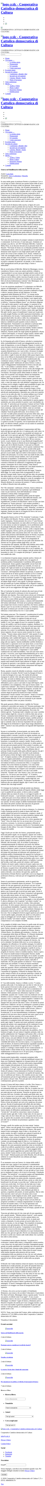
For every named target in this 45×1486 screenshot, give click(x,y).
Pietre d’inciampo (16, 80)
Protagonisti (14, 64)
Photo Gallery (14, 88)
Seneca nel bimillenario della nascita (12, 1333)
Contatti (8, 94)
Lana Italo (9, 174)
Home (7, 58)
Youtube (8, 1456)
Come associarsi (15, 68)
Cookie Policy (6, 1444)
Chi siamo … (9, 60)
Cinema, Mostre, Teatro (18, 78)
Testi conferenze (10, 82)
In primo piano (10, 70)
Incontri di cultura (11, 72)
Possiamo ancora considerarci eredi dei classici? (16, 1345)
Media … (8, 84)
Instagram (8, 1454)
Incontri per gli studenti (18, 76)
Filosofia (25, 176)
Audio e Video (15, 86)
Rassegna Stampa (16, 90)
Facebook (8, 1452)
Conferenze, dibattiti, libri (18, 74)
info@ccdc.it (5, 1436)
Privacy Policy (6, 1440)
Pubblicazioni (14, 92)
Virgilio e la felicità (7, 1357)
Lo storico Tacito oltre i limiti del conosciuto (14, 1369)
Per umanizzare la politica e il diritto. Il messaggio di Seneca (19, 1382)
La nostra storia (15, 62)
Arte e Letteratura (15, 176)
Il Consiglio (14, 66)
